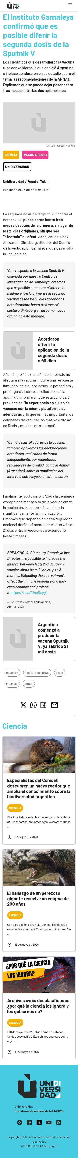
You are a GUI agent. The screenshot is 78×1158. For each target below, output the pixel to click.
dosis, (60, 672)
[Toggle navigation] (70, 5)
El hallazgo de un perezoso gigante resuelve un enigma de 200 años (38, 898)
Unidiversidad (17, 167)
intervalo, (12, 683)
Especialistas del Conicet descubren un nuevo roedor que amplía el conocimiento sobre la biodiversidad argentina (39, 788)
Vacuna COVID (35, 155)
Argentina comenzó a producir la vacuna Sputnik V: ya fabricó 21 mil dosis (53, 638)
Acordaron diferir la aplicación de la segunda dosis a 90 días (53, 349)
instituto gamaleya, (37, 672)
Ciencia (11, 155)
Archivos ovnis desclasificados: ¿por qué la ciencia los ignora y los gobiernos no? (39, 1006)
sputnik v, (12, 672)
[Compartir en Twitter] (23, 705)
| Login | (52, 1146)
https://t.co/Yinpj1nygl (28, 592)
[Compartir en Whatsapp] (33, 705)
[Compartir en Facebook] (44, 705)
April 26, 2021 (15, 606)
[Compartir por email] (54, 704)
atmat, (29, 683)
